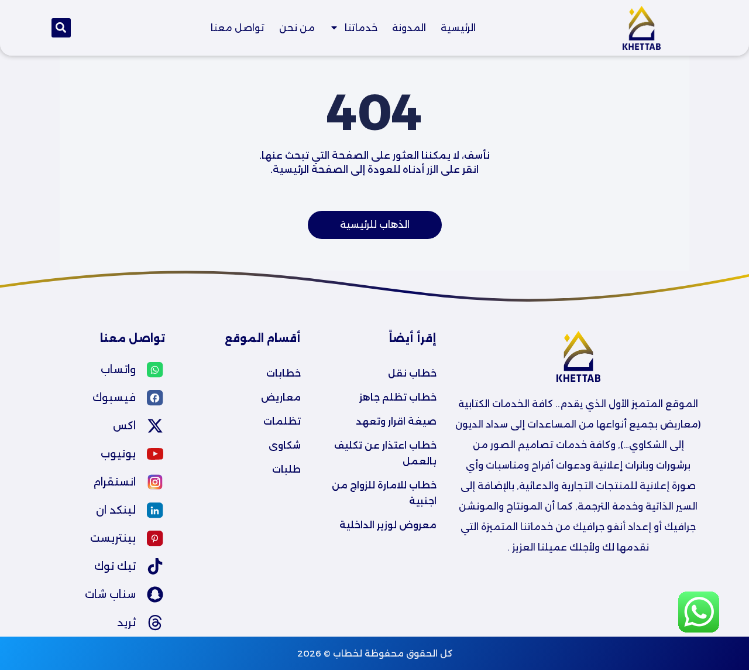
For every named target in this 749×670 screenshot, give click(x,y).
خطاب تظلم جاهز (398, 397)
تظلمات (282, 421)
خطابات (283, 373)
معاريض (281, 397)
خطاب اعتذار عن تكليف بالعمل (384, 453)
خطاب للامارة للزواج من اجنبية (383, 493)
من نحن (297, 27)
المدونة (409, 27)
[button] (61, 27)
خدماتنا (361, 27)
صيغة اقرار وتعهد (396, 421)
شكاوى (285, 445)
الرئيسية (458, 27)
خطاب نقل (412, 373)
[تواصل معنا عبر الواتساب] (698, 629)
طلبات (286, 469)
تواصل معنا (237, 27)
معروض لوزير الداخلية (388, 525)
